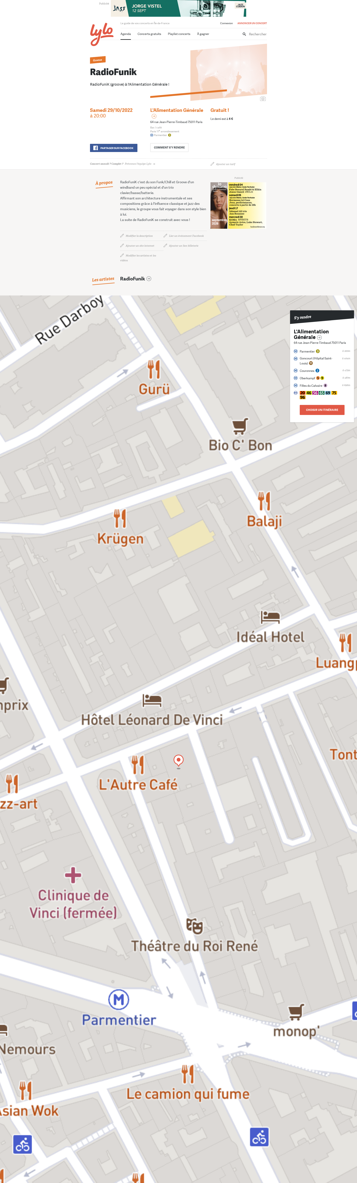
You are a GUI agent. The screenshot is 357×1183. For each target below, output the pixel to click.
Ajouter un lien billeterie (183, 246)
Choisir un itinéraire (322, 410)
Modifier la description (139, 236)
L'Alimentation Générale (176, 110)
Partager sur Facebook (116, 148)
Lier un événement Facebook (186, 236)
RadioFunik (132, 279)
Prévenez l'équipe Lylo (120, 164)
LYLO (102, 34)
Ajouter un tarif (225, 164)
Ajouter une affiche (246, 99)
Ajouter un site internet (140, 246)
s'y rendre (169, 147)
